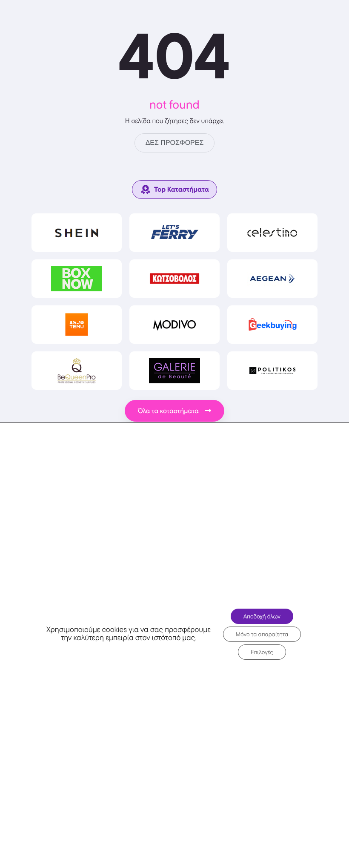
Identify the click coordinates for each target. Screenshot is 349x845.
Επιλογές (262, 652)
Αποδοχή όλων (261, 616)
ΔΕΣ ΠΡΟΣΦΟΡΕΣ (175, 143)
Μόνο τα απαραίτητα (262, 634)
